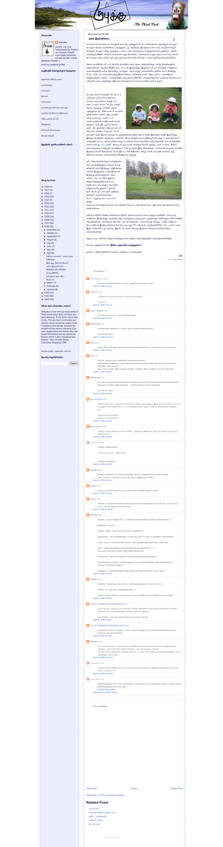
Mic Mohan (178, 259)
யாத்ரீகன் (93, 292)
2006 (47, 226)
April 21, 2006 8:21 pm (102, 493)
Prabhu (93, 486)
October (51, 233)
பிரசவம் (44, 96)
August (50, 240)
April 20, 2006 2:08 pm (102, 372)
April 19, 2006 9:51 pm (102, 286)
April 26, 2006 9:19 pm (102, 620)
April (49, 253)
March (50, 283)
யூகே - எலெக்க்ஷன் (98, 816)
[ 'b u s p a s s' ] (96, 279)
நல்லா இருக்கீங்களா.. (99, 38)
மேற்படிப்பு (50, 279)
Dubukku (93, 515)
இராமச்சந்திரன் (96, 399)
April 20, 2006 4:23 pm (102, 421)
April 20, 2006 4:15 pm (102, 393)
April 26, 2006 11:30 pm (103, 673)
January (51, 289)
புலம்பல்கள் (94, 808)
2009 (47, 216)
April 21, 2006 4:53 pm (102, 480)
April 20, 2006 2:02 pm (102, 350)
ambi (92, 356)
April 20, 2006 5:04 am (102, 305)
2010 (47, 213)
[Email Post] (180, 255)
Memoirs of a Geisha (56, 270)
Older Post (91, 788)
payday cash (103, 689)
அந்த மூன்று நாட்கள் (50, 119)
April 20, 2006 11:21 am (103, 337)
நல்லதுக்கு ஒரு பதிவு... (56, 276)
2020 (47, 187)
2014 (47, 200)
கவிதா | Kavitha (96, 311)
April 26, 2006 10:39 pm (103, 657)
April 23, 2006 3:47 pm (102, 574)
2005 (47, 293)
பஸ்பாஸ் (67, 351)
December (52, 230)
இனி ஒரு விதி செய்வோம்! (57, 263)
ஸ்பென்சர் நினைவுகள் (50, 130)
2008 (47, 220)
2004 (47, 296)
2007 (47, 223)
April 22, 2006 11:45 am (103, 509)
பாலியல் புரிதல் (96, 820)
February (51, 286)
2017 (47, 190)
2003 (47, 299)
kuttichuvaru (95, 377)
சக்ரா (103, 144)
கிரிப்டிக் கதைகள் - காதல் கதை (59, 256)
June (49, 246)
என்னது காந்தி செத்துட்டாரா (102, 812)
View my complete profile (53, 65)
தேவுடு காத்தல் (47, 136)
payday (112, 689)
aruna (92, 343)
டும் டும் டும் (94, 824)
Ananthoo (94, 470)
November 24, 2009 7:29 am (105, 692)
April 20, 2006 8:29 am (102, 318)
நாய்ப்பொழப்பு (47, 85)
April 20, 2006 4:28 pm (102, 437)
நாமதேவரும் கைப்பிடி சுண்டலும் (54, 108)
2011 (47, 210)
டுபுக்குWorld (52, 273)
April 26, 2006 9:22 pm (102, 636)
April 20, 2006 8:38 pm (102, 464)
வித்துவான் (46, 124)
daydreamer (95, 324)
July (49, 243)
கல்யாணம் (45, 91)
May (49, 250)
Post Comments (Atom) (112, 795)
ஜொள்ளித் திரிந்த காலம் (51, 79)
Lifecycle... (51, 260)
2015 (47, 197)
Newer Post (177, 788)
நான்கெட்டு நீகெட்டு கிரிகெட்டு (54, 113)
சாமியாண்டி (46, 102)
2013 (47, 203)
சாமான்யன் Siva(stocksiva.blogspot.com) (107, 604)
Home (134, 788)
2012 (47, 207)
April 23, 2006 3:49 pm (102, 598)
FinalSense (116, 837)
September (52, 236)
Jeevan (93, 499)
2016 (47, 193)
